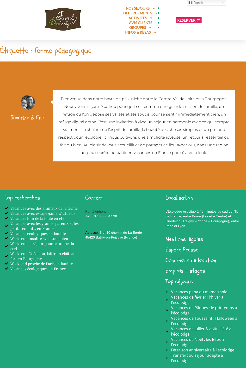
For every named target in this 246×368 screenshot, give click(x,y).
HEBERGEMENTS (137, 13)
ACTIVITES (138, 18)
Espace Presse (182, 250)
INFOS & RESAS (138, 32)
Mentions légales (184, 239)
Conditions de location (191, 260)
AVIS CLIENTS (140, 22)
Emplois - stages (185, 271)
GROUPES (137, 27)
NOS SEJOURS (138, 8)
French (197, 3)
